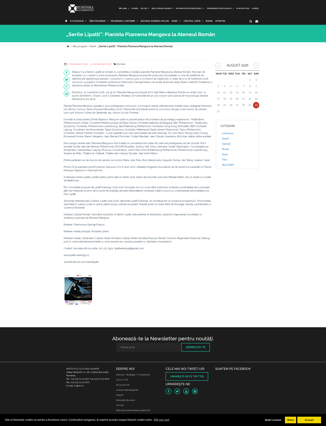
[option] (78, 290)
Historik (119, 395)
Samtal (226, 144)
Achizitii (120, 405)
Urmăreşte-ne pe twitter (187, 376)
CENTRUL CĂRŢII (192, 21)
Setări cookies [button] (273, 420)
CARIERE (255, 8)
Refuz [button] (290, 420)
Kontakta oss (242, 8)
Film (224, 159)
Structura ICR (122, 385)
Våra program (97, 21)
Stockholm (77, 21)
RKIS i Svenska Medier (161, 8)
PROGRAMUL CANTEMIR (123, 21)
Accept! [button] (309, 420)
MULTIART (228, 165)
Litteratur (227, 133)
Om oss (143, 8)
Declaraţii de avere (125, 400)
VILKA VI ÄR (122, 379)
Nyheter (220, 21)
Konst (225, 138)
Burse (209, 21)
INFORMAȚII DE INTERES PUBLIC (189, 8)
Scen (225, 154)
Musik (225, 149)
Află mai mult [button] (161, 419)
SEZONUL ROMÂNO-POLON (154, 21)
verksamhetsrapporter (127, 390)
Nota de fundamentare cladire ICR (133, 410)
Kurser (134, 8)
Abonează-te (195, 347)
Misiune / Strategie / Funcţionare (133, 374)
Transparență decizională (219, 8)
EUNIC (175, 21)
